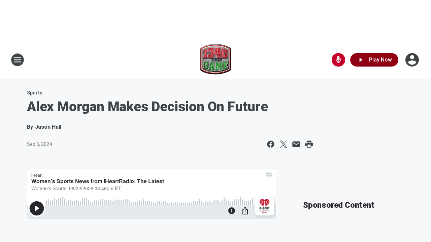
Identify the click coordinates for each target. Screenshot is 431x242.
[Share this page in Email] (296, 144)
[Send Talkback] (338, 60)
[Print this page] (309, 144)
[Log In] (412, 60)
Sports (34, 92)
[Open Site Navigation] (17, 60)
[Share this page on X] (283, 144)
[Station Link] (215, 59)
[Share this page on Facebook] (270, 144)
